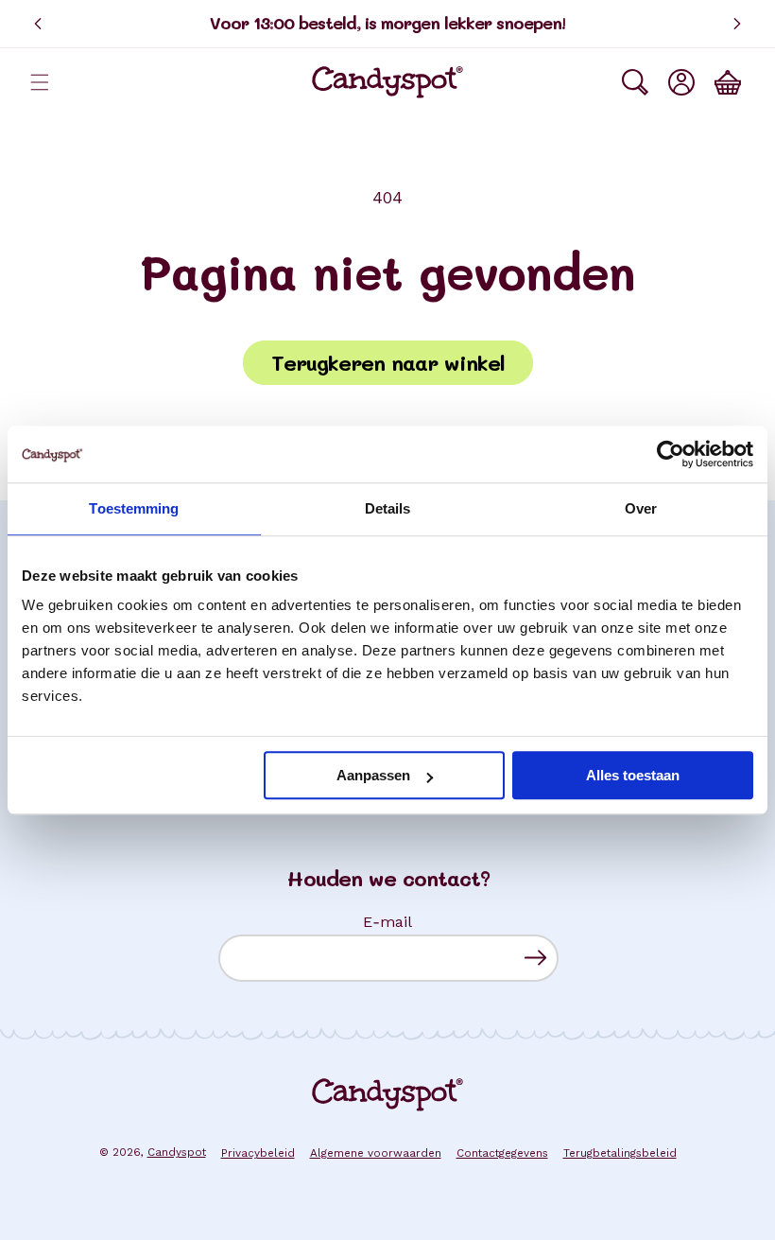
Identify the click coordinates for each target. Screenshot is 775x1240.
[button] (39, 82)
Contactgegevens (502, 1153)
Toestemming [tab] (134, 508)
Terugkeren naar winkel (388, 362)
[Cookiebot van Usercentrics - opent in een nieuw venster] (670, 454)
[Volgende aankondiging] (737, 23)
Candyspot (176, 1152)
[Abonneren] (535, 957)
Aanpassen (373, 775)
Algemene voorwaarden (375, 1153)
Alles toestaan (633, 775)
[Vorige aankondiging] (38, 23)
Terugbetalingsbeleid (620, 1153)
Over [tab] (641, 508)
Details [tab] (388, 508)
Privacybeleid (258, 1153)
